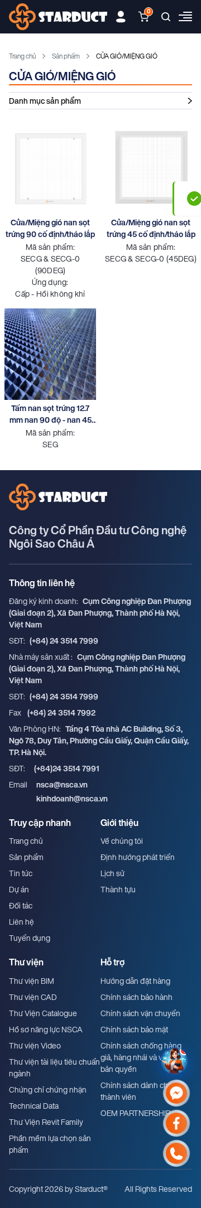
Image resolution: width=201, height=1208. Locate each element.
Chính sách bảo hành (136, 997)
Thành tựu (118, 889)
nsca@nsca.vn (62, 784)
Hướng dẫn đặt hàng (135, 981)
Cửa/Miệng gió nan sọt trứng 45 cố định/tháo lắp (151, 228)
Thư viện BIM (31, 981)
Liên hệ (21, 921)
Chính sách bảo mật (134, 1029)
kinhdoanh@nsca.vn (72, 798)
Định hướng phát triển (137, 857)
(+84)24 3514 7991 (66, 768)
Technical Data (34, 1106)
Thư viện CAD (33, 997)
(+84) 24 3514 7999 (64, 640)
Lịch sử (112, 873)
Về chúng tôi (121, 841)
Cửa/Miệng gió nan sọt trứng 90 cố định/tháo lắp (50, 228)
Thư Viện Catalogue (43, 1013)
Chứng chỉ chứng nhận (48, 1089)
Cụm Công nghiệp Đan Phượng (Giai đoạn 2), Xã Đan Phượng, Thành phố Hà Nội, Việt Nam (100, 612)
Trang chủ (22, 56)
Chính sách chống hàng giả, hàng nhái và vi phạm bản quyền (142, 1057)
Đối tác (20, 905)
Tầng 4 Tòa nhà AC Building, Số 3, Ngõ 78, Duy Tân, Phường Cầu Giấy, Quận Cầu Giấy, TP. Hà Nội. (99, 740)
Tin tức (20, 873)
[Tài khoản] (121, 17)
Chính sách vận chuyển (140, 1013)
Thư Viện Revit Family (46, 1122)
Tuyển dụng (29, 938)
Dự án (19, 889)
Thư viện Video (35, 1045)
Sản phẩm (66, 56)
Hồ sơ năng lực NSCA (46, 1029)
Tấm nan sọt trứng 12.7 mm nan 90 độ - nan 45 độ (50, 414)
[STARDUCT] (58, 16)
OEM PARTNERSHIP (135, 1113)
